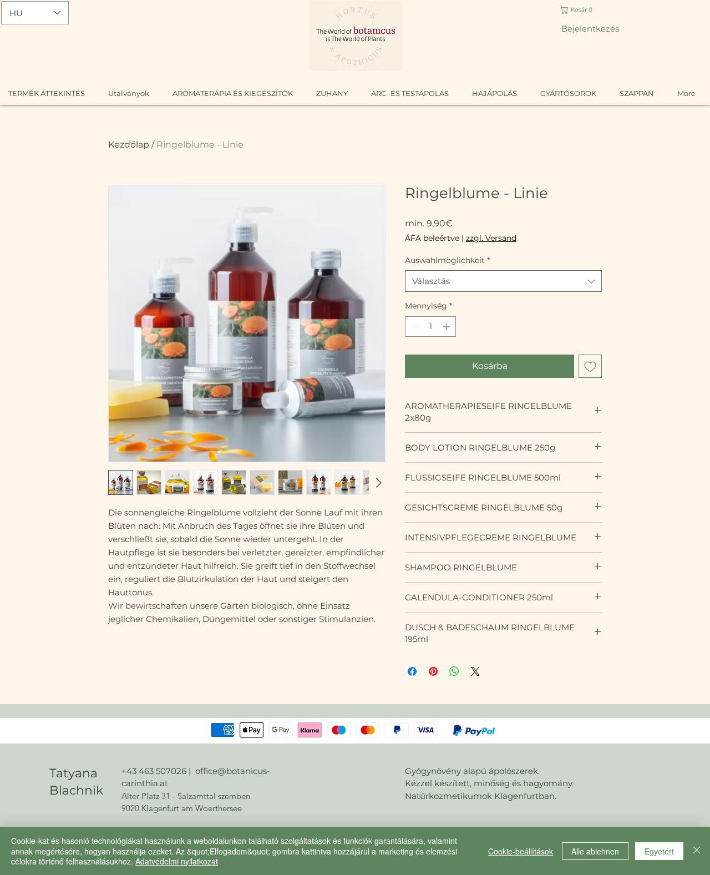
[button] (583, 10)
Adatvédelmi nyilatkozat (176, 861)
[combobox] (503, 281)
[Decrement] (413, 326)
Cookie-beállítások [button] (520, 851)
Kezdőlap (128, 144)
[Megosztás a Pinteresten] (433, 671)
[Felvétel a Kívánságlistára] (590, 366)
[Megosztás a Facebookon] (412, 671)
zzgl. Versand (491, 238)
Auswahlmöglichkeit (447, 260)
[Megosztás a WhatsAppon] (454, 671)
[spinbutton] (430, 326)
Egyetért (659, 851)
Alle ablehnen (595, 851)
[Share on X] (475, 671)
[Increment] (447, 326)
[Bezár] (696, 851)
